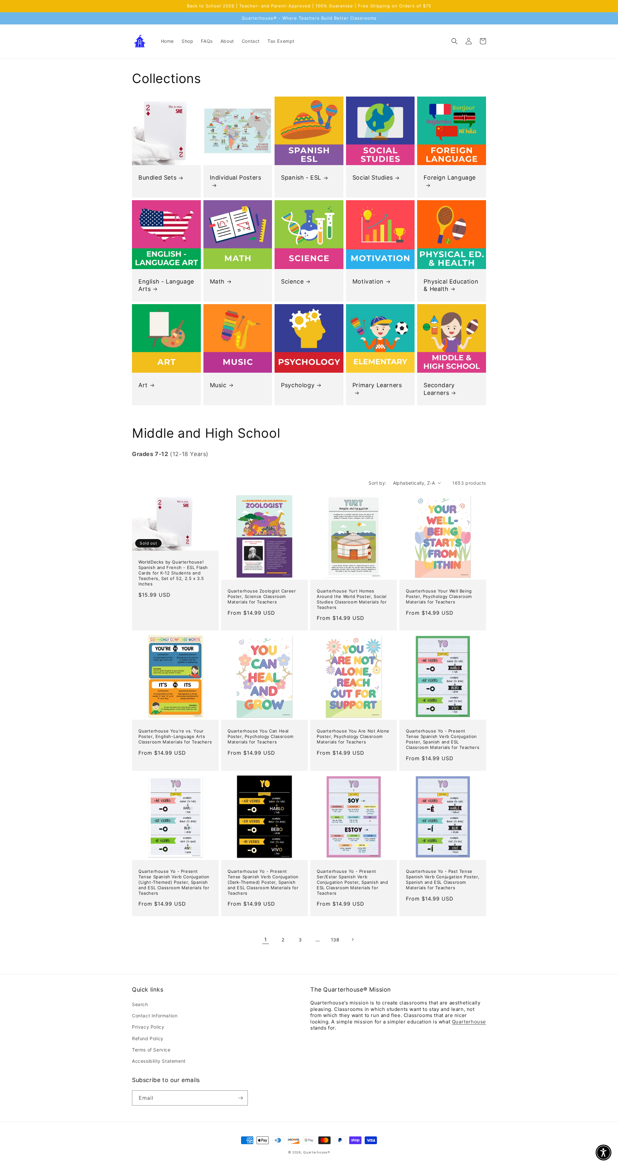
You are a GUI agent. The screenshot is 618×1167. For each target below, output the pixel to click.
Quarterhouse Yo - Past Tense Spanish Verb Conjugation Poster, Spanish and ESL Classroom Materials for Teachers (442, 879)
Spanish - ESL (301, 177)
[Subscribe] (240, 1098)
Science (292, 281)
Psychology (297, 385)
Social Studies (372, 177)
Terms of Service (151, 1049)
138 (335, 939)
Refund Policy (148, 1038)
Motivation (368, 281)
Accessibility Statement (159, 1061)
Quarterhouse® (316, 1152)
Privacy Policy (148, 1027)
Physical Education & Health (451, 285)
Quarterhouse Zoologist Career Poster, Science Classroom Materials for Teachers (262, 596)
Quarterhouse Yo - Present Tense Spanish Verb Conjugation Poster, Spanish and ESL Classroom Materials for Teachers (442, 739)
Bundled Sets (157, 177)
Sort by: (377, 483)
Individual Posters (235, 177)
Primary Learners (377, 385)
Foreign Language (450, 177)
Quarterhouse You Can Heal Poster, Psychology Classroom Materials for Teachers (261, 736)
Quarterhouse (469, 1022)
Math (217, 281)
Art (143, 385)
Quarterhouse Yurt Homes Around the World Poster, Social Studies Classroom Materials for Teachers (352, 599)
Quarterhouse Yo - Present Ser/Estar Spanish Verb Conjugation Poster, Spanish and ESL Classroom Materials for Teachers (352, 882)
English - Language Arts (166, 285)
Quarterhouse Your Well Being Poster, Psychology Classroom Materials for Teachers (439, 596)
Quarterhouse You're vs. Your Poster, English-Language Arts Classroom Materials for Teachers (175, 736)
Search (140, 1004)
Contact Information (154, 1015)
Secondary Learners (439, 389)
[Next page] (352, 939)
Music (218, 385)
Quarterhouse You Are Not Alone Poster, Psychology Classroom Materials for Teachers (353, 736)
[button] (454, 41)
